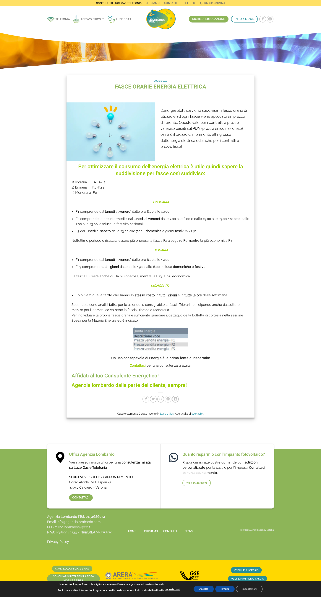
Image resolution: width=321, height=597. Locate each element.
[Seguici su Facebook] (262, 19)
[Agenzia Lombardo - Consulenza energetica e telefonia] (160, 19)
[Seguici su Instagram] (270, 19)
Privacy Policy (58, 542)
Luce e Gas (123, 19)
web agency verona (263, 530)
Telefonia (63, 19)
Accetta (203, 589)
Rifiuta (225, 589)
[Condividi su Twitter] (153, 399)
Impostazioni (249, 589)
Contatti (170, 2)
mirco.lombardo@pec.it (72, 527)
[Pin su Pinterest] (168, 399)
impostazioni (172, 589)
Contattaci (138, 365)
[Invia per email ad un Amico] (160, 399)
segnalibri (197, 413)
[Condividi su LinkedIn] (175, 399)
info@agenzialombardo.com (79, 522)
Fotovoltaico (91, 19)
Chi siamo (153, 2)
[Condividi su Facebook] (145, 399)
